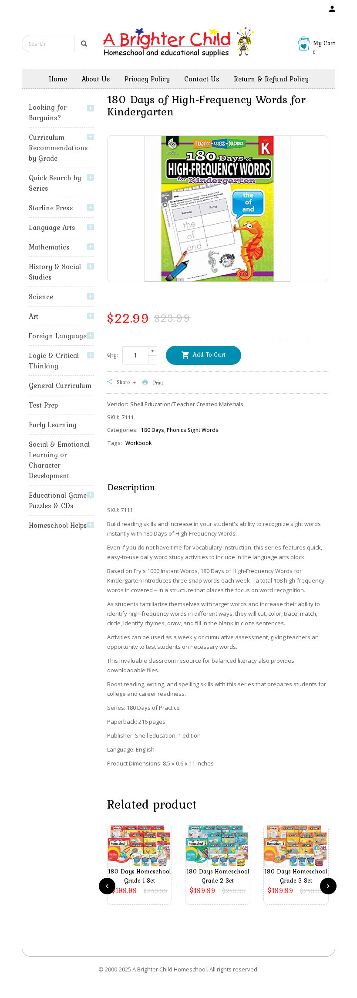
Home (58, 79)
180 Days (152, 430)
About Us (95, 79)
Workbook (138, 443)
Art (33, 316)
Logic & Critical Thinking (54, 360)
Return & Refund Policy (271, 79)
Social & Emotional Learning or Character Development (59, 460)
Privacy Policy (147, 79)
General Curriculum (60, 385)
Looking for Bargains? (48, 112)
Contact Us (201, 79)
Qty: (112, 355)
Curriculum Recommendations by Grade (58, 147)
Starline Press (51, 207)
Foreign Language (58, 335)
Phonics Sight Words (193, 430)
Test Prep (43, 405)
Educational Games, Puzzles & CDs (60, 500)
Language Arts (52, 227)
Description (131, 487)
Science (41, 296)
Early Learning (53, 424)
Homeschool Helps (58, 525)
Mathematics (49, 247)
